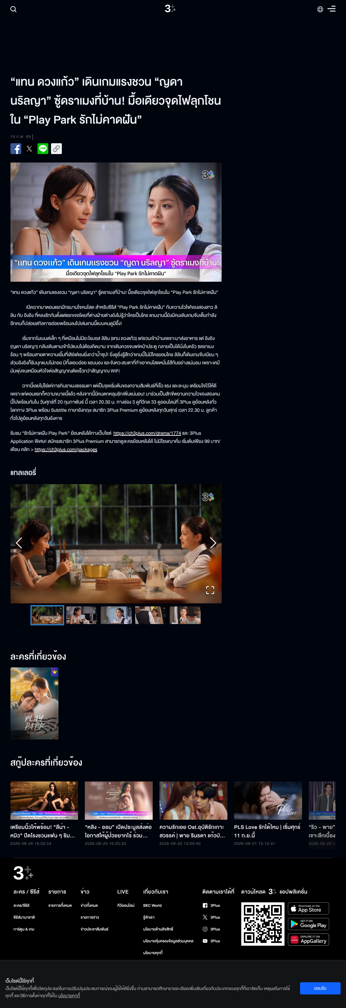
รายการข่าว (90, 917)
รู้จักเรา (148, 917)
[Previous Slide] (18, 544)
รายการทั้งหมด (60, 905)
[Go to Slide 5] (185, 615)
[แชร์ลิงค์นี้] (56, 148)
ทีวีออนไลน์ (125, 905)
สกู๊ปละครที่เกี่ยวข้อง (46, 763)
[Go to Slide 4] (150, 615)
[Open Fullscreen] (210, 591)
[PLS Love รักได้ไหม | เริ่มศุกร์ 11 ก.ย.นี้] (268, 800)
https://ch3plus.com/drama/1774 (147, 433)
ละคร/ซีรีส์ (21, 905)
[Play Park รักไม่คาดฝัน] (34, 703)
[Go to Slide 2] (81, 615)
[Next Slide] (213, 544)
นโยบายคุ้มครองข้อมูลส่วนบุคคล (168, 941)
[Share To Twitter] (29, 148)
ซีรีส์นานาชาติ (24, 917)
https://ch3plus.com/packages (66, 449)
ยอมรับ (320, 988)
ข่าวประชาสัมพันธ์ (94, 929)
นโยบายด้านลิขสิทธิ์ (158, 929)
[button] (116, 543)
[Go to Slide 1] (47, 615)
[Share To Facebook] (15, 148)
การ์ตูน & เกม (24, 929)
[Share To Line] (43, 148)
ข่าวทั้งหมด (89, 905)
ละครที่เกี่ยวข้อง (38, 657)
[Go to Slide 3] (116, 615)
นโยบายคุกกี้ (153, 953)
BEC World (152, 905)
